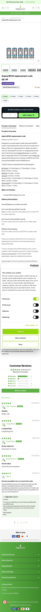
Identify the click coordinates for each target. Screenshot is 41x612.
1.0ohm (5, 100)
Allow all (21, 331)
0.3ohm (20, 96)
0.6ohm (36, 96)
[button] (36, 87)
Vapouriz (17, 605)
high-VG (36, 155)
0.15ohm (5, 96)
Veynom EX (5, 183)
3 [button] (21, 523)
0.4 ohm (28, 96)
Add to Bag (27, 115)
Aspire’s (7, 351)
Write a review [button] (20, 391)
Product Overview (9, 126)
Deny (20, 344)
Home (3, 18)
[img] (6, 403)
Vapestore (5, 354)
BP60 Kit (4, 173)
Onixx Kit (4, 176)
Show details (30, 325)
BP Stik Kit (5, 168)
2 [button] (17, 523)
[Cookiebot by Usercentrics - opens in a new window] (30, 266)
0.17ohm (12, 96)
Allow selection (20, 338)
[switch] (36, 305)
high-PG (21, 153)
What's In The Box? (26, 126)
